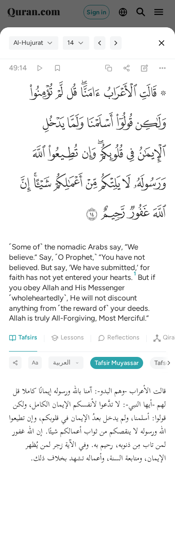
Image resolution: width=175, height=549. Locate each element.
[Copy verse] (108, 68)
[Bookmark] (57, 68)
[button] (151, 95)
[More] (163, 68)
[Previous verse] (99, 43)
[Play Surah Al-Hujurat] (39, 68)
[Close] (162, 43)
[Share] (126, 68)
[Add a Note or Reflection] (145, 68)
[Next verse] (116, 43)
